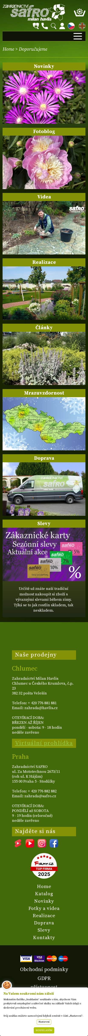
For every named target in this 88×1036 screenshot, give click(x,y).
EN (81, 25)
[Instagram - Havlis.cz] (42, 846)
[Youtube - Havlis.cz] (30, 846)
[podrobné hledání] (36, 26)
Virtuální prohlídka (44, 743)
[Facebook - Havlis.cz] (54, 846)
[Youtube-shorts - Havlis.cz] (18, 846)
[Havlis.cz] (34, 12)
